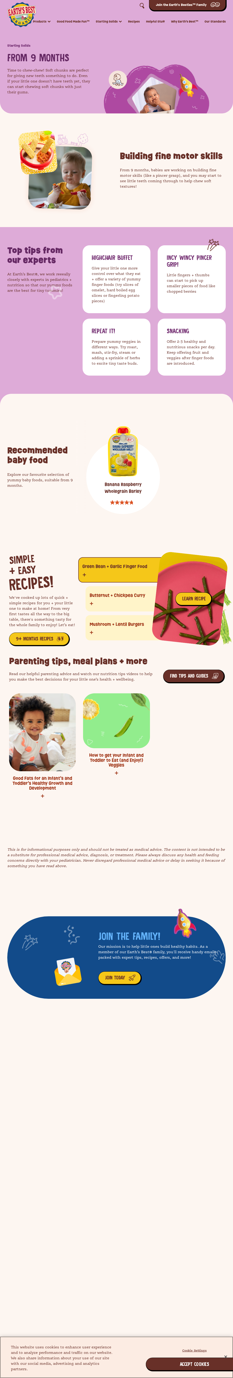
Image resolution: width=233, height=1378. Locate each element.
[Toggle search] (142, 5)
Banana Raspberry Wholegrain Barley (123, 487)
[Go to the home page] (21, 14)
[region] (116, 1357)
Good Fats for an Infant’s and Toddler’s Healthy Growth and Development (42, 783)
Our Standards (215, 22)
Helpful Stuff (155, 22)
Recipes (134, 22)
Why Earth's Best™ (184, 22)
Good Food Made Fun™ (73, 22)
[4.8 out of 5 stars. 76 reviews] (123, 502)
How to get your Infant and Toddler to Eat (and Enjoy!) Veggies (116, 760)
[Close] (226, 1357)
